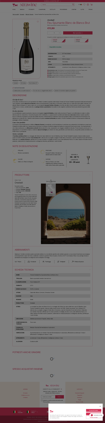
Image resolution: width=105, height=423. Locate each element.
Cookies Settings (94, 417)
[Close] (100, 406)
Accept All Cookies (93, 410)
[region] (75, 412)
